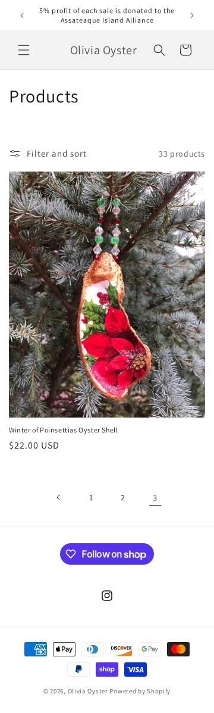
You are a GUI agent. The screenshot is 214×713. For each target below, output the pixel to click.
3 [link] (155, 497)
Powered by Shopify (140, 691)
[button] (24, 50)
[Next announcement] (192, 15)
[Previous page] (59, 497)
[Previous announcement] (22, 15)
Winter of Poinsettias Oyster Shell (63, 429)
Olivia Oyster (88, 691)
